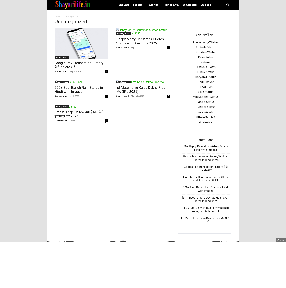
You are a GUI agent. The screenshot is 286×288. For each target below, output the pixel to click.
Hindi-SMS (206, 87)
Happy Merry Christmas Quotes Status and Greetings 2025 (140, 41)
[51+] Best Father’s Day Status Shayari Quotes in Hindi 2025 (205, 199)
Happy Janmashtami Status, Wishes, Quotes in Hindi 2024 (205, 158)
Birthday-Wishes (205, 52)
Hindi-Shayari (205, 82)
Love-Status (205, 92)
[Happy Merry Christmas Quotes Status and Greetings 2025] (143, 31)
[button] (227, 5)
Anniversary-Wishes (205, 42)
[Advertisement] (99, 265)
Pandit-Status (206, 102)
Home (57, 16)
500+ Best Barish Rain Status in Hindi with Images (79, 90)
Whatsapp (205, 121)
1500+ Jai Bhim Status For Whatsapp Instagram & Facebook (205, 209)
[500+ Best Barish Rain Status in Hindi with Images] (81, 81)
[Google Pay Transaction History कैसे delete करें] (81, 43)
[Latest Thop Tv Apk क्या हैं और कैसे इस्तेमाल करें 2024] (81, 106)
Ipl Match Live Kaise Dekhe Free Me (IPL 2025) (205, 219)
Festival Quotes (206, 67)
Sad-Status (205, 111)
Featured (206, 62)
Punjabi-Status (205, 107)
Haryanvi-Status (205, 77)
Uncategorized (62, 57)
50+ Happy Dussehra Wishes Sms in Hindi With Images (205, 148)
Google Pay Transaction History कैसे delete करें (206, 168)
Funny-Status (205, 72)
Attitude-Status (206, 47)
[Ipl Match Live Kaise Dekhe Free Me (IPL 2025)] (143, 81)
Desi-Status (205, 57)
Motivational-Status (206, 97)
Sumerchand (61, 71)
